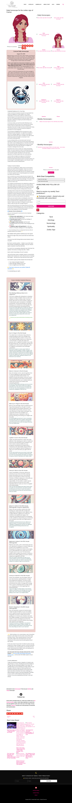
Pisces (58, 116)
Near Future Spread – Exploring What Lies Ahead (11, 731)
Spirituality (51, 226)
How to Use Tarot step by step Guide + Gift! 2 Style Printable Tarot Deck (20, 750)
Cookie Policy (36, 792)
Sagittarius (43, 99)
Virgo (58, 66)
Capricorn (58, 99)
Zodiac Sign (51, 230)
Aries (44, 33)
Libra (44, 83)
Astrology (31, 4)
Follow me (13, 705)
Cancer (58, 49)
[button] (63, 4)
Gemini (43, 49)
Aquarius (44, 116)
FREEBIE (58, 4)
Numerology (38, 4)
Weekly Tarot (47, 4)
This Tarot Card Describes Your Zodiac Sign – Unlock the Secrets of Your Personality (11, 756)
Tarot (25, 4)
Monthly (30, 688)
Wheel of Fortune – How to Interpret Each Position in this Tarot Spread (21, 762)
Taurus (58, 33)
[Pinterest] (38, 210)
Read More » (51, 167)
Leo (44, 66)
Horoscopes (17, 688)
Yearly (7, 690)
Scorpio (58, 83)
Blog (53, 4)
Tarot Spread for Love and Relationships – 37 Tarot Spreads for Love (30, 732)
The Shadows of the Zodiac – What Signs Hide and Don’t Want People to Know (30, 756)
